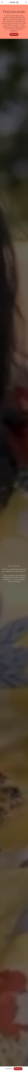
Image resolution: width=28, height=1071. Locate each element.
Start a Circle (14, 34)
